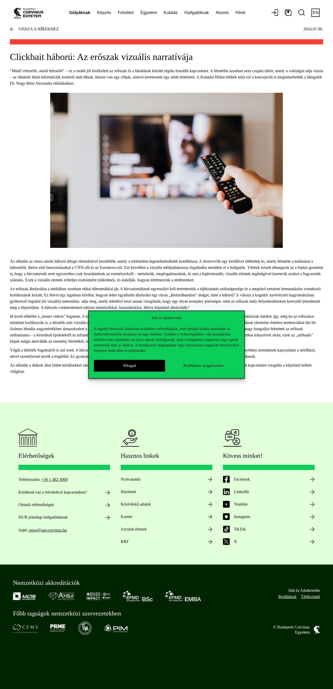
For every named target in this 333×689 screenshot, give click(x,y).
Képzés (104, 12)
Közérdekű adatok (136, 504)
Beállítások (287, 596)
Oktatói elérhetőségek (36, 504)
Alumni (222, 12)
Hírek (240, 12)
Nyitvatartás (130, 479)
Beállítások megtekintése (203, 365)
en (316, 12)
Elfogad (129, 365)
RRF (125, 541)
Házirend (128, 491)
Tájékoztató (310, 596)
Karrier (126, 516)
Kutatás (171, 12)
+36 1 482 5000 (54, 479)
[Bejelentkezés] (274, 13)
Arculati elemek (134, 529)
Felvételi (126, 12)
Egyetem (148, 12)
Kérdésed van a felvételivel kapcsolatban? (52, 492)
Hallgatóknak (196, 12)
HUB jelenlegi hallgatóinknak (43, 517)
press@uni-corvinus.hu (48, 530)
